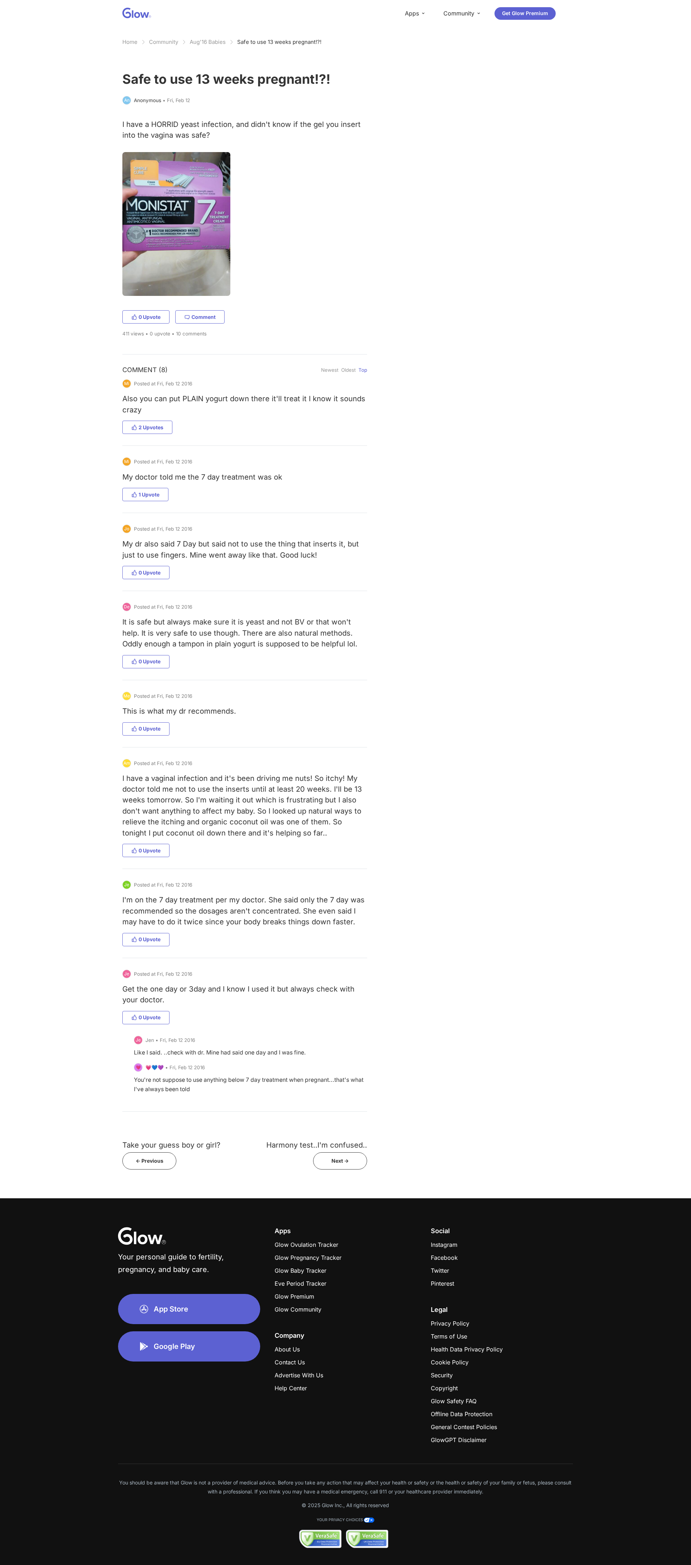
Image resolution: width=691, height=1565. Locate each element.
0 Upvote (150, 317)
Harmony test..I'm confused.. (316, 1144)
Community (163, 41)
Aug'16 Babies (208, 41)
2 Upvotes (151, 427)
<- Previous (149, 1161)
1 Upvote (149, 494)
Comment (203, 317)
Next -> (340, 1161)
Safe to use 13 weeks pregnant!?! (279, 41)
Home (129, 41)
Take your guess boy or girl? (171, 1144)
